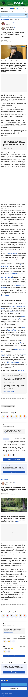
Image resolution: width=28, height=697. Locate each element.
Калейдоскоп (4, 479)
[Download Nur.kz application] (14, 3)
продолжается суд (12, 253)
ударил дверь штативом (19, 289)
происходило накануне (12, 362)
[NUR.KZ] (14, 8)
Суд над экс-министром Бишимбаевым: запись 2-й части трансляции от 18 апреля (14, 379)
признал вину (21, 370)
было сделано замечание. (18, 282)
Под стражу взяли (18, 318)
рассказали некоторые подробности (16, 342)
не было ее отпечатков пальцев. (14, 273)
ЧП (22, 11)
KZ (23, 8)
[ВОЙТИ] (26, 8)
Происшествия (5, 11)
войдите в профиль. (8, 432)
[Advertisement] (14, 82)
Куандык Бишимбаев (6, 406)
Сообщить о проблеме (14, 684)
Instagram (15, 472)
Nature (18, 521)
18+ (13, 406)
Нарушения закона (16, 11)
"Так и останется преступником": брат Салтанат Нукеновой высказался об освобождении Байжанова (14, 143)
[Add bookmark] (25, 662)
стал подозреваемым (15, 311)
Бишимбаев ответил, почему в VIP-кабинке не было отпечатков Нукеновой (14, 386)
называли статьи (13, 330)
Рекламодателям (14, 688)
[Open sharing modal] (18, 662)
